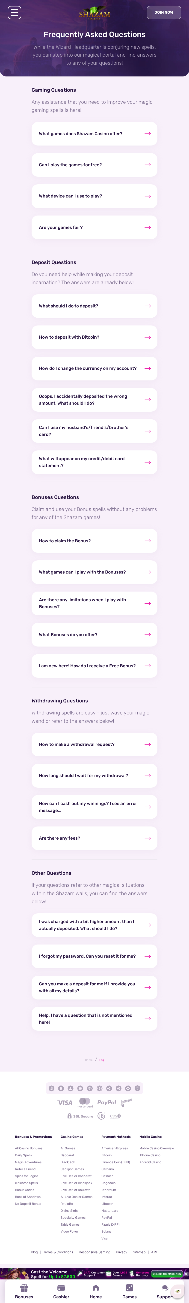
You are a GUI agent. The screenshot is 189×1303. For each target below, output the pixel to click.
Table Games (70, 1225)
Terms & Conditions (58, 1252)
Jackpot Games (72, 1169)
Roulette (67, 1204)
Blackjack (68, 1162)
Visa (104, 1238)
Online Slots (69, 1211)
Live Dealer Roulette (75, 1190)
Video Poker (69, 1231)
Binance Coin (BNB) (115, 1162)
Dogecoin (108, 1183)
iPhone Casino (149, 1155)
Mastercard (109, 1211)
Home (89, 1060)
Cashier (107, 1176)
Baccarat (67, 1155)
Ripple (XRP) (110, 1225)
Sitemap (139, 1252)
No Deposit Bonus (28, 1204)
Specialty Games (73, 1218)
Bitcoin (106, 1155)
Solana (106, 1231)
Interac (106, 1197)
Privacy (121, 1252)
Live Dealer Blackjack (76, 1183)
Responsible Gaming (94, 1252)
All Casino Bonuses (28, 1148)
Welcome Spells (26, 1183)
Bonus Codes (24, 1190)
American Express (114, 1148)
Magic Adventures (28, 1162)
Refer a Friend (25, 1169)
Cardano (107, 1169)
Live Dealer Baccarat (76, 1176)
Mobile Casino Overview (156, 1148)
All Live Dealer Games (76, 1197)
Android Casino (150, 1162)
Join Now (164, 12)
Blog (34, 1252)
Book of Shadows (28, 1197)
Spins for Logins (26, 1176)
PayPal (106, 1218)
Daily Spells (23, 1155)
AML (154, 1252)
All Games (68, 1148)
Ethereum (108, 1190)
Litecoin (107, 1204)
